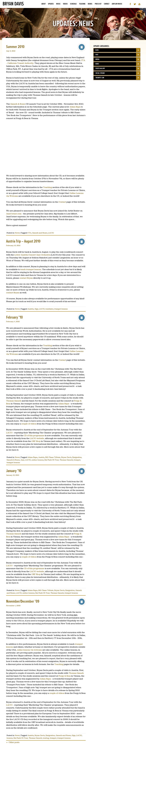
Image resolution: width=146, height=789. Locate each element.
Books (90, 4)
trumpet (77, 460)
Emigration (77, 457)
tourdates (49, 309)
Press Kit (98, 4)
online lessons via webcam (29, 650)
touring (46, 738)
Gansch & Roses (17, 104)
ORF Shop (36, 441)
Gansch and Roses (39, 233)
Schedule (73, 4)
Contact (106, 4)
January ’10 (13, 471)
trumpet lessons (61, 309)
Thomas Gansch (13, 400)
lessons (10, 738)
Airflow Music (117, 4)
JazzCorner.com (13, 213)
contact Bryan (26, 278)
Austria (31, 309)
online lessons (38, 460)
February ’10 (14, 317)
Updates (51, 4)
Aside (82, 47)
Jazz (22, 460)
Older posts (12, 742)
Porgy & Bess (65, 676)
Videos (65, 4)
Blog (97, 50)
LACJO (51, 233)
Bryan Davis (13, 4)
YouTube (139, 4)
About (43, 4)
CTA (29, 233)
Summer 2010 (15, 47)
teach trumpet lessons (30, 269)
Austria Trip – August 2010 (23, 241)
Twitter (135, 4)
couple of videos (28, 423)
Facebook (130, 4)
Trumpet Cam (99, 78)
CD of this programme (34, 435)
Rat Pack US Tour (51, 460)
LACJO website (37, 438)
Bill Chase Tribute (52, 457)
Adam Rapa (75, 106)
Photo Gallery (100, 68)
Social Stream (100, 73)
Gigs (36, 309)
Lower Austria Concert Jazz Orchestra (32, 254)
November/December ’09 (22, 601)
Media (97, 59)
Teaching (82, 4)
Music (58, 4)
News (17, 233)
